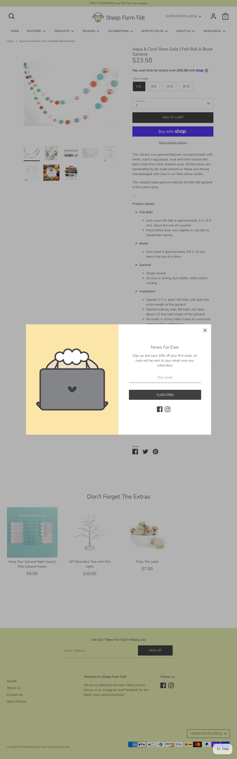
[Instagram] (167, 409)
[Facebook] (159, 409)
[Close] (205, 330)
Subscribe (165, 395)
